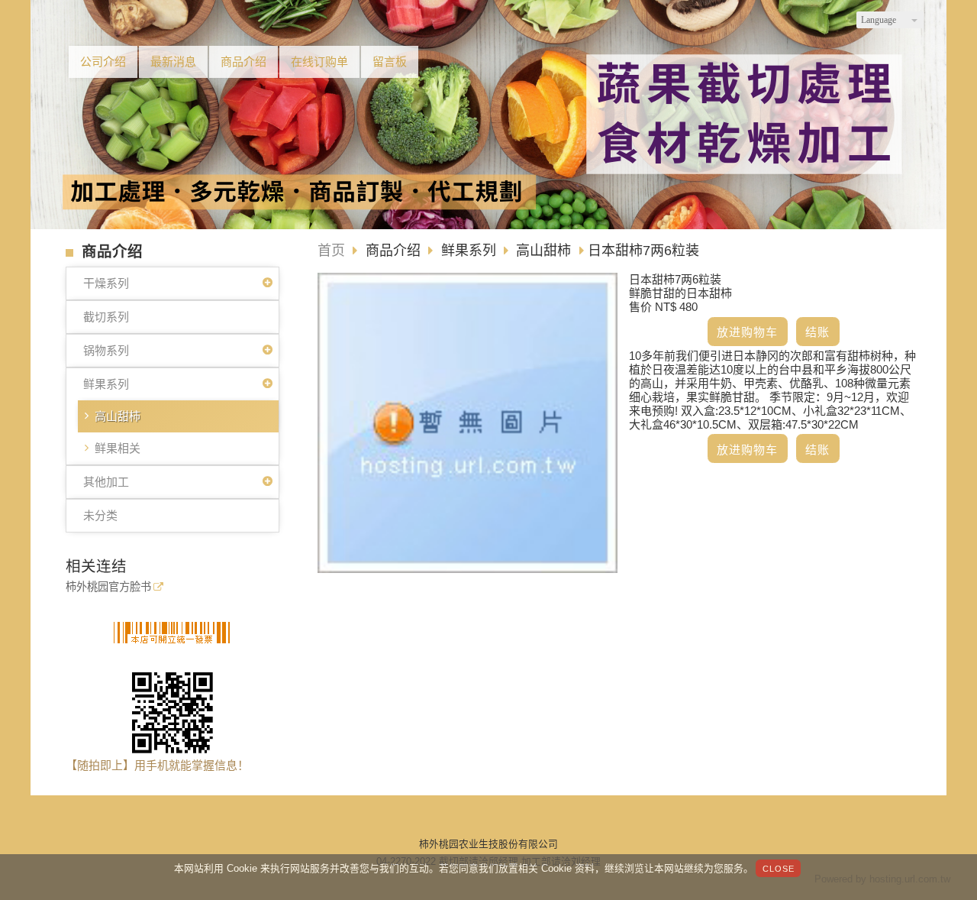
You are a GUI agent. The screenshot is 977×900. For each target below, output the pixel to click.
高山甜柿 (117, 416)
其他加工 (106, 481)
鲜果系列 (106, 383)
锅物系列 (106, 350)
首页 (331, 250)
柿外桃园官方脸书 (108, 587)
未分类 (100, 515)
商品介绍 (395, 250)
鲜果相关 (117, 448)
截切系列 (106, 316)
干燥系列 (106, 283)
